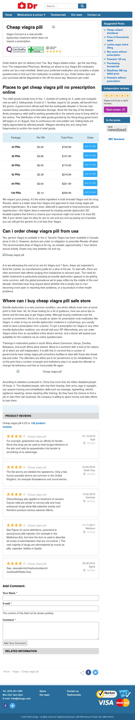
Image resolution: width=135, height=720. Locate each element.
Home (8, 14)
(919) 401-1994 (14, 691)
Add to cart (90, 146)
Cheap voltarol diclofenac (115, 31)
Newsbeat (116, 139)
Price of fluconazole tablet (118, 38)
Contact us (94, 14)
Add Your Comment (15, 643)
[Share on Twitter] (95, 672)
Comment (9, 620)
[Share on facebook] (88, 672)
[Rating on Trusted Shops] (117, 95)
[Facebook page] (5, 706)
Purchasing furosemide (113, 65)
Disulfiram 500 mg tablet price (117, 72)
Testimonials (58, 14)
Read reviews (113, 109)
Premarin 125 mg (116, 59)
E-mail (7, 603)
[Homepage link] (24, 6)
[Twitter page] (12, 706)
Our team (76, 14)
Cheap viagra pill (30, 671)
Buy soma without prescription (117, 53)
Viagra (15, 671)
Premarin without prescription (116, 79)
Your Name (10, 593)
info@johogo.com (21, 698)
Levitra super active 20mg (117, 46)
